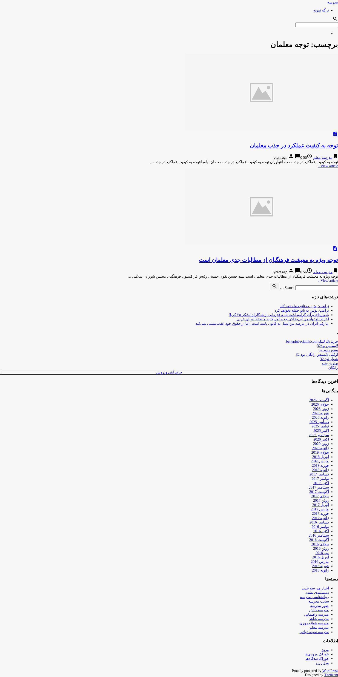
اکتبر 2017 (321, 483)
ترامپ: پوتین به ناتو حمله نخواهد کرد (302, 310)
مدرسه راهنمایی (316, 614)
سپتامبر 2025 (319, 435)
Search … (287, 288)
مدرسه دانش (319, 610)
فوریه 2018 (320, 465)
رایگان (333, 368)
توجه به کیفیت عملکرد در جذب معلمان (294, 145)
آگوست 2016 (319, 540)
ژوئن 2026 (321, 409)
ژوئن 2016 (321, 548)
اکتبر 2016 (321, 531)
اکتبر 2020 (321, 439)
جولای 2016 (320, 544)
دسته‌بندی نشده (317, 593)
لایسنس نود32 (327, 346)
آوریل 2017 (320, 505)
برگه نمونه (321, 10)
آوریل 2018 (320, 457)
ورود (325, 650)
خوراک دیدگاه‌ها (317, 658)
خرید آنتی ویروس (169, 372)
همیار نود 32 (329, 359)
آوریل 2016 (320, 557)
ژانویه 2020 (320, 448)
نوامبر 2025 (320, 426)
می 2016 (322, 553)
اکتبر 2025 (321, 430)
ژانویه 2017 (320, 518)
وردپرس (322, 663)
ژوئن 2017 (321, 500)
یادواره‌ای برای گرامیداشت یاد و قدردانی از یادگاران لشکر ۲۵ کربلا (279, 315)
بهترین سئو (330, 363)
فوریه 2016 (320, 566)
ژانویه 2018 (320, 470)
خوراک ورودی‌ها (317, 654)
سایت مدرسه (318, 601)
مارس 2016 (320, 561)
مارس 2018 (320, 461)
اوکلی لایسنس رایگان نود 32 (317, 354)
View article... (328, 166)
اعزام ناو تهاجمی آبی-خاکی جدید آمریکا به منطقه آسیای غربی (283, 319)
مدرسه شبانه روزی (314, 623)
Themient (331, 675)
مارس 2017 (320, 509)
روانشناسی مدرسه (314, 597)
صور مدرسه (319, 606)
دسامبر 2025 (319, 422)
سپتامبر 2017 (319, 487)
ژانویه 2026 (320, 417)
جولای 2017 (320, 496)
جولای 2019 (320, 452)
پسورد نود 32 (328, 350)
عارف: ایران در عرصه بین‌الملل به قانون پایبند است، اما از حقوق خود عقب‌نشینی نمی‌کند (262, 323)
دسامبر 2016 (319, 522)
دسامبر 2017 (319, 474)
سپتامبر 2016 (319, 535)
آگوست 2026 (319, 400)
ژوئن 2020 (321, 444)
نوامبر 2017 (320, 479)
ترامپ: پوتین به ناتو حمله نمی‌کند (304, 306)
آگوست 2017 (319, 492)
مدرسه (332, 2)
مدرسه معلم (322, 157)
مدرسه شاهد (319, 619)
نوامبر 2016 (320, 527)
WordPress (330, 671)
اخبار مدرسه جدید (315, 588)
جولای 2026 (320, 404)
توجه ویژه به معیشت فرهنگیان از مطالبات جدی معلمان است (268, 260)
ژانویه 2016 (320, 570)
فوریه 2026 (320, 413)
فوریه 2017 (320, 513)
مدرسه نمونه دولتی (314, 632)
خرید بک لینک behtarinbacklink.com (312, 341)
